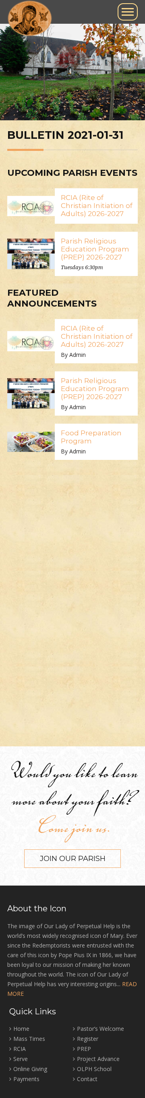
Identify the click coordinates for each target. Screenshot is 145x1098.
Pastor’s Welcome (100, 1028)
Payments (26, 1079)
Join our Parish (73, 858)
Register (87, 1038)
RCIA (19, 1049)
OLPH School (94, 1069)
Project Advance (98, 1059)
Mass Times (29, 1038)
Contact (87, 1079)
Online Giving (30, 1069)
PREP (84, 1049)
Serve (20, 1059)
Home (21, 1028)
